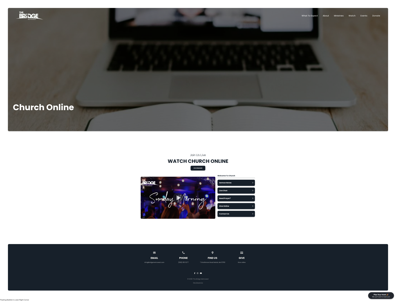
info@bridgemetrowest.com (154, 262)
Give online (242, 262)
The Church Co (198, 283)
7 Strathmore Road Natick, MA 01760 (212, 262)
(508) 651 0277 (183, 262)
